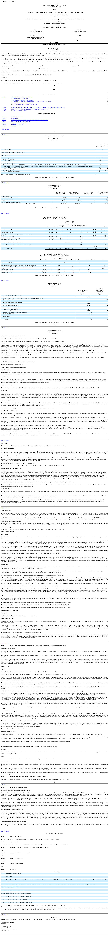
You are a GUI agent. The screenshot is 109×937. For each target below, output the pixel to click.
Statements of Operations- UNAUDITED (22, 100)
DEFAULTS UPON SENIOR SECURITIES (21, 121)
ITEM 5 (4, 124)
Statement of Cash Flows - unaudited (22, 103)
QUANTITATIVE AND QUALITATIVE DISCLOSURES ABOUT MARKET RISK (29, 109)
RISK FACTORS (15, 118)
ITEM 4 (4, 110)
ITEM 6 (4, 126)
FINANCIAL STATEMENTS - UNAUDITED (21, 97)
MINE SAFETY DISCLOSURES (18, 123)
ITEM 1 (4, 97)
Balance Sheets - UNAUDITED (19, 98)
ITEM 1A (4, 118)
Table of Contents (5, 134)
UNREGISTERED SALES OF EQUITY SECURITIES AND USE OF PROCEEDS (29, 120)
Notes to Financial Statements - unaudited (24, 104)
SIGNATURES (5, 129)
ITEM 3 (4, 109)
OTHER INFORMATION (17, 124)
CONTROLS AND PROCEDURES (19, 110)
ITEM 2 (4, 107)
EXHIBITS (13, 126)
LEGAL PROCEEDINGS (17, 117)
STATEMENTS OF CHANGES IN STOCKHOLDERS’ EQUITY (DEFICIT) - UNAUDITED (31, 101)
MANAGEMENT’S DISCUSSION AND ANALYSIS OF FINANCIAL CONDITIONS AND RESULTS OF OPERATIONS (38, 107)
